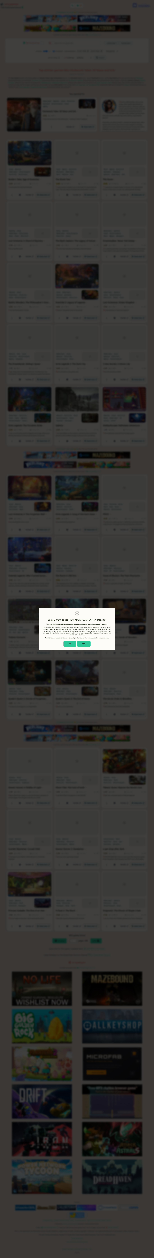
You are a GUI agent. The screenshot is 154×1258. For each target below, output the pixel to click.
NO (70, 644)
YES (83, 644)
